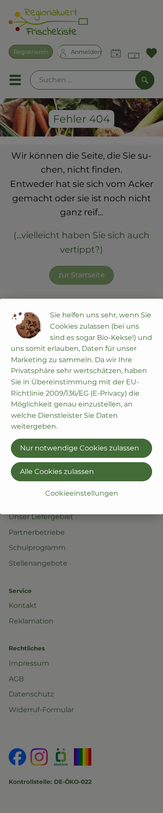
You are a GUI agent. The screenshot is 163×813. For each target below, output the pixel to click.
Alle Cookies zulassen (57, 471)
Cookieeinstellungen (81, 493)
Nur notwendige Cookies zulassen (79, 448)
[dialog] (81, 406)
